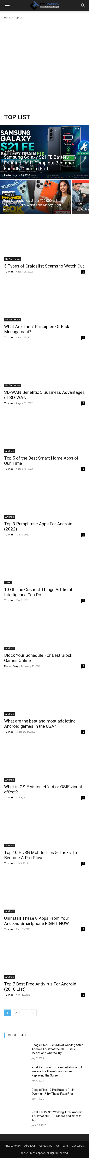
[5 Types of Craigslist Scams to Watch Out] (44, 240)
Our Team (62, 1145)
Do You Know (12, 259)
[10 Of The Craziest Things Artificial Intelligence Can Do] (44, 564)
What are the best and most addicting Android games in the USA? (40, 724)
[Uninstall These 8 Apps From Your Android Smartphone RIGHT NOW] (44, 893)
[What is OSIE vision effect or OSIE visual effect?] (44, 761)
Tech (79, 204)
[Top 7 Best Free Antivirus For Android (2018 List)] (44, 958)
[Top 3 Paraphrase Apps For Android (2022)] (44, 498)
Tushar (8, 271)
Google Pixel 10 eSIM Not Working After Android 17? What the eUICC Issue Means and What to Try (57, 1049)
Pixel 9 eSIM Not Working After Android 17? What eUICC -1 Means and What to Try (57, 1116)
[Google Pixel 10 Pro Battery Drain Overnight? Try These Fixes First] (16, 1096)
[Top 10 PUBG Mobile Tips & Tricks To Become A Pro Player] (44, 827)
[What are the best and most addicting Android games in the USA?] (44, 695)
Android (10, 151)
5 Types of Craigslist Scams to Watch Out (44, 266)
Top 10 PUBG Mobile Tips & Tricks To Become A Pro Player (40, 855)
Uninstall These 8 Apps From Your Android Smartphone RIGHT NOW (36, 921)
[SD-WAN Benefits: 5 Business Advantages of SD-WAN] (44, 367)
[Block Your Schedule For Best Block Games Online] (44, 630)
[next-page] (33, 1013)
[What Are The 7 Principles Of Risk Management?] (44, 301)
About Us (29, 1145)
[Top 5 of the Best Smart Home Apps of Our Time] (44, 432)
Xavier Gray (11, 666)
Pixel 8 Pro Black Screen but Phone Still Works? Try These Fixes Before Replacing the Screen (57, 1071)
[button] (7, 5)
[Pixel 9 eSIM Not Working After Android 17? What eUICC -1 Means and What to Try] (16, 1118)
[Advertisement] (44, 66)
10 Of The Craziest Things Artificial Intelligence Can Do (38, 592)
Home (7, 17)
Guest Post (78, 1145)
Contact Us (45, 1145)
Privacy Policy (12, 1145)
